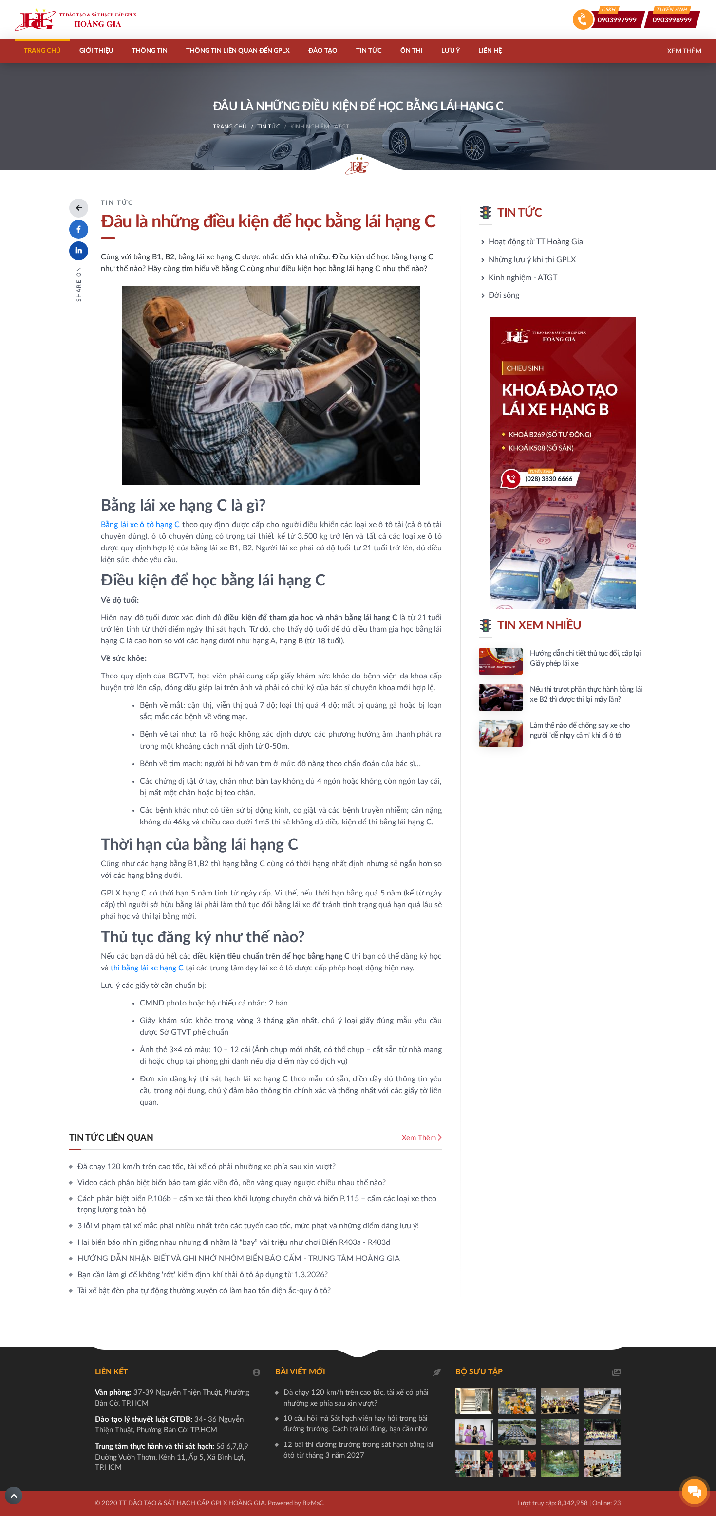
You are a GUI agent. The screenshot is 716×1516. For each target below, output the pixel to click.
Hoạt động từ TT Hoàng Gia (536, 242)
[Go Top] (13, 1495)
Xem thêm (420, 1138)
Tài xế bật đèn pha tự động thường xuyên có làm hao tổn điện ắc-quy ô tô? (204, 1291)
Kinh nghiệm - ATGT (523, 278)
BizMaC (313, 1503)
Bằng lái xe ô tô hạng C (140, 525)
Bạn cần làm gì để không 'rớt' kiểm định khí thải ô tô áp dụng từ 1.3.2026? (202, 1275)
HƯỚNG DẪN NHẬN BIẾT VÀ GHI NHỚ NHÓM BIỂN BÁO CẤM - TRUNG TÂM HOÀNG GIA (238, 1258)
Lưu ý (450, 51)
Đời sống (504, 295)
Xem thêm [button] (684, 51)
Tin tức (369, 51)
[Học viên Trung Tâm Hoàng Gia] (603, 1463)
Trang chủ (42, 51)
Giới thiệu (96, 51)
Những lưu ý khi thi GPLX (532, 260)
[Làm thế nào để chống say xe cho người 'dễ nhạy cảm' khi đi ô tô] (563, 733)
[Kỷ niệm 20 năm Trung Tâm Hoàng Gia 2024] (517, 1401)
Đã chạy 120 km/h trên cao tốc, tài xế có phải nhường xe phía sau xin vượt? (206, 1166)
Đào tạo (323, 51)
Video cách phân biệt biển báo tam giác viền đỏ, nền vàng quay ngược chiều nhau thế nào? (231, 1183)
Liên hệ (490, 51)
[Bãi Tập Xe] (560, 1432)
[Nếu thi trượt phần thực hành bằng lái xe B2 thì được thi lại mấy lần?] (563, 697)
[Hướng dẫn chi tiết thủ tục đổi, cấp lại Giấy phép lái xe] (563, 661)
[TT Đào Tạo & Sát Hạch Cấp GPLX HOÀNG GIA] (75, 19)
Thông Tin (150, 51)
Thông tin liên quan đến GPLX (238, 51)
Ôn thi (411, 51)
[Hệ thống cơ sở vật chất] (474, 1401)
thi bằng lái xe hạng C (147, 968)
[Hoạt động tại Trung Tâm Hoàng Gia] (560, 1401)
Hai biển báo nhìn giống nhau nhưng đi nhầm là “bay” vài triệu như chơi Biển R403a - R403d (233, 1242)
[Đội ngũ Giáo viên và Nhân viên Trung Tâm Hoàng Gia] (474, 1432)
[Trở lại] (78, 208)
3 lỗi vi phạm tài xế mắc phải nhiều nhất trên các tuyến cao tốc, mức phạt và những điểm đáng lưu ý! (248, 1226)
